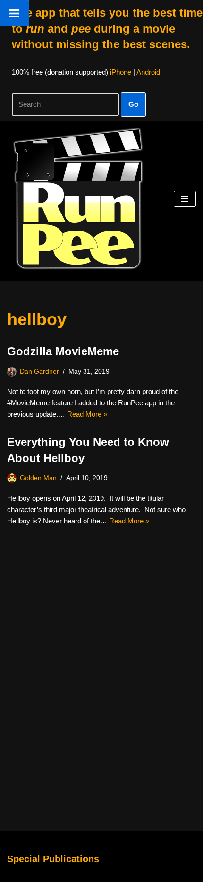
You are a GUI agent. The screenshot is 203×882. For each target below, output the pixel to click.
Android (148, 72)
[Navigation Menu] (185, 199)
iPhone (120, 72)
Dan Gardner (39, 371)
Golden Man (38, 477)
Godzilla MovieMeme (63, 351)
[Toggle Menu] (14, 13)
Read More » (87, 414)
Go (133, 104)
